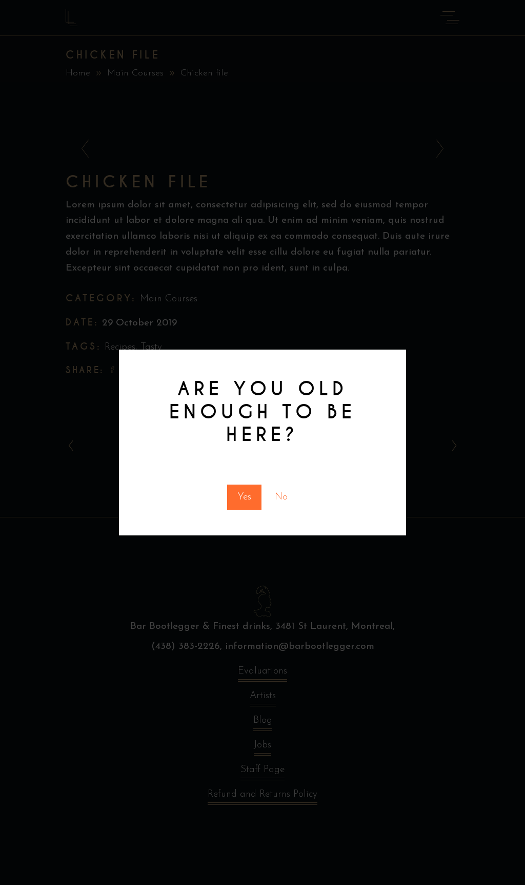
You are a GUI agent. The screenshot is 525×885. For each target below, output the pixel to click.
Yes (244, 497)
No (281, 497)
